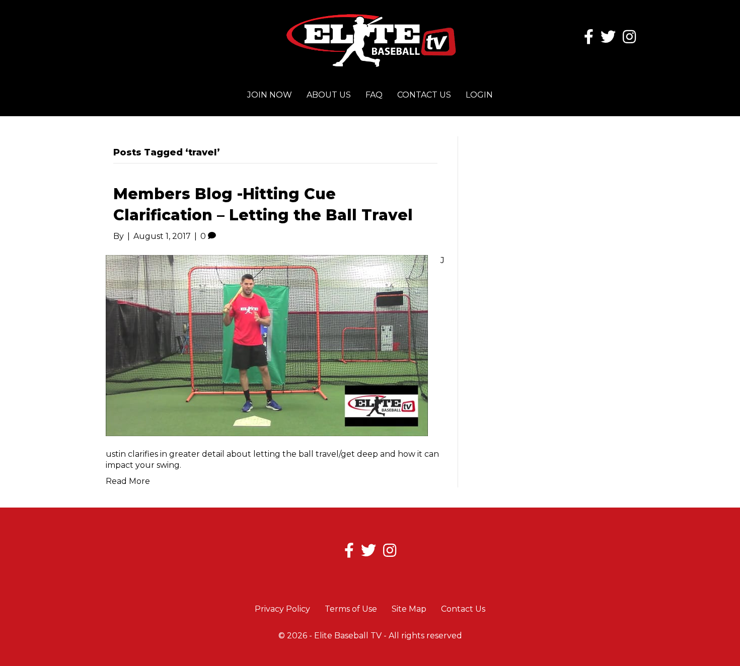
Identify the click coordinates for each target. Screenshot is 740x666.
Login (479, 95)
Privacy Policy (282, 609)
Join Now (269, 95)
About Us (329, 95)
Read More (128, 481)
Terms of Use (351, 609)
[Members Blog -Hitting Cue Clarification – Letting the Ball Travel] (267, 345)
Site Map (409, 609)
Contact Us (424, 95)
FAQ (374, 95)
